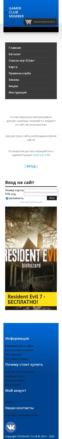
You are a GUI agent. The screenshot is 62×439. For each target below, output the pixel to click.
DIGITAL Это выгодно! (19, 371)
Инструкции (13, 354)
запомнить (16, 198)
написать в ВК (41, 155)
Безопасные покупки (19, 350)
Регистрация (37, 202)
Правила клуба (15, 380)
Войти (9, 402)
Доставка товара (16, 358)
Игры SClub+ (13, 384)
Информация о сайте (19, 345)
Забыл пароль (25, 202)
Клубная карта (15, 376)
